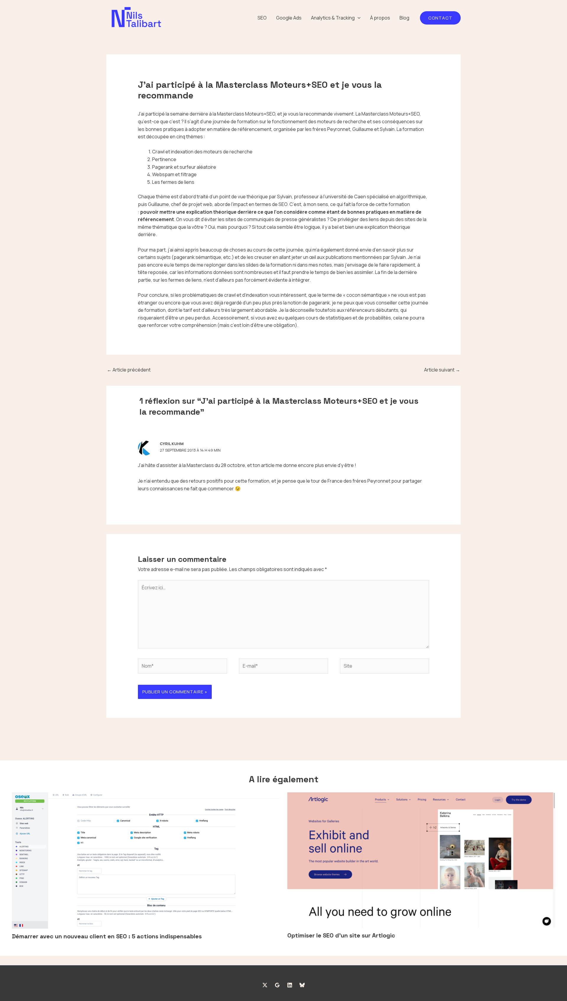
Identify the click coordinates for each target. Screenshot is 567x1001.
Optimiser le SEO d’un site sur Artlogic (341, 935)
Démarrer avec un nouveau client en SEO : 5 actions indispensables (107, 936)
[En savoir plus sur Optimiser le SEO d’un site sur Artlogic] (421, 859)
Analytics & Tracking (333, 17)
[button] (358, 17)
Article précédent (129, 369)
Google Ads (289, 17)
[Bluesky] (302, 985)
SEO (262, 17)
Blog (404, 17)
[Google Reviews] (277, 985)
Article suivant (442, 369)
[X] (265, 985)
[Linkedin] (289, 985)
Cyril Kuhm (172, 443)
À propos (380, 17)
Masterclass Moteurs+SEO (246, 114)
